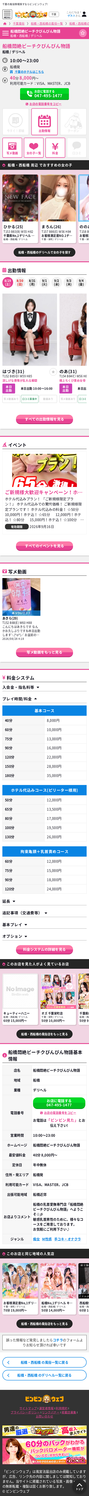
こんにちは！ (74, 14)
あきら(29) (10, 618)
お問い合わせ (44, 1416)
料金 (55, 153)
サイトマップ (28, 1408)
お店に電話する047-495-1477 (59, 1102)
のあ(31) (68, 371)
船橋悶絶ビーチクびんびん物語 (35, 31)
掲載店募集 (69, 1412)
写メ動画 (12, 153)
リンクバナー (50, 1412)
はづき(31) (13, 371)
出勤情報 (44, 131)
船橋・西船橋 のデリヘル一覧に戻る (44, 1375)
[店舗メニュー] (5, 33)
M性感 (47, 1239)
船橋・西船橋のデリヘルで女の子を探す (44, 252)
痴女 (36, 1239)
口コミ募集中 (29, 399)
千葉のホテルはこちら (29, 72)
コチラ (58, 1340)
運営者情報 (46, 1408)
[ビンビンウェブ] (4, 23)
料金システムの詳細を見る (44, 949)
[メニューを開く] (7, 13)
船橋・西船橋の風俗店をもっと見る (44, 1034)
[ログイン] (84, 14)
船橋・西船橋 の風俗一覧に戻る (44, 1362)
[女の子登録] (53, 372)
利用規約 (61, 1408)
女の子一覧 (34, 153)
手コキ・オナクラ (67, 1239)
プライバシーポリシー (25, 1412)
